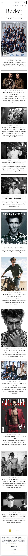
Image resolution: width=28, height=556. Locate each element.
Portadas (8, 58)
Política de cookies (12, 543)
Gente (9, 160)
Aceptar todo (14, 546)
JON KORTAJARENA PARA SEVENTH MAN (14, 248)
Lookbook (9, 292)
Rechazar (14, 549)
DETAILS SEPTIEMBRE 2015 (14, 60)
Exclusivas (10, 125)
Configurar (14, 552)
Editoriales (8, 90)
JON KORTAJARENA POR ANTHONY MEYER (14, 350)
